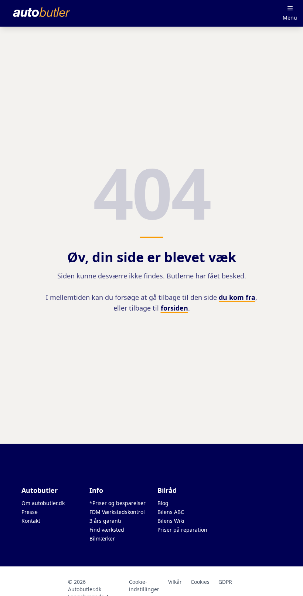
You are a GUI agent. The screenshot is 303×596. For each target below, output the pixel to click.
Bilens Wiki (170, 520)
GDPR (225, 581)
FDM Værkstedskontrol (117, 511)
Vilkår (175, 581)
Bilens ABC (170, 511)
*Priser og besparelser (117, 503)
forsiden (174, 308)
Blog (162, 503)
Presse (29, 511)
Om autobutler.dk (43, 503)
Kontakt (30, 520)
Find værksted (106, 529)
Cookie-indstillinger (144, 585)
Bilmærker (102, 538)
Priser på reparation (182, 529)
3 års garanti (105, 520)
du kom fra (237, 297)
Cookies (200, 581)
